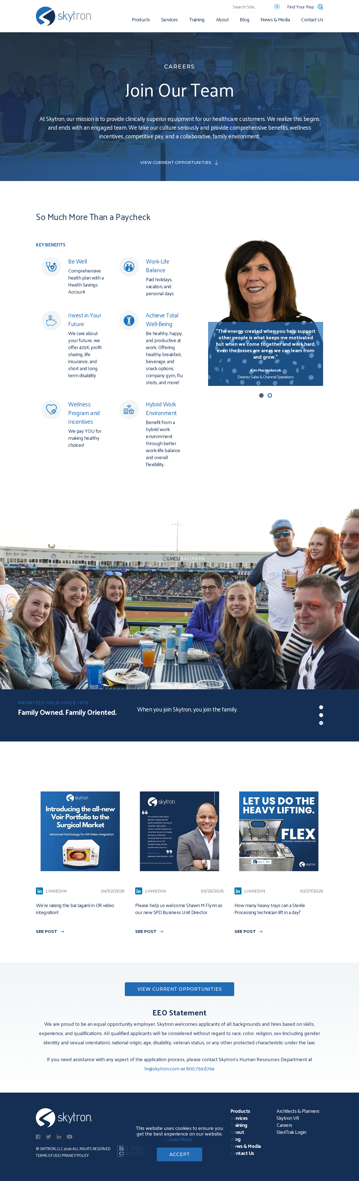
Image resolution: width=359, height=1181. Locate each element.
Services (169, 20)
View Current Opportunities (175, 162)
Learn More (179, 1139)
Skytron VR (288, 1117)
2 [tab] (269, 395)
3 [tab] (321, 723)
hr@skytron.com (162, 1068)
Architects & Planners (298, 1110)
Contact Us (312, 20)
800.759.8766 (200, 1068)
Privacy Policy (75, 1155)
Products (141, 20)
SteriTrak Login (291, 1131)
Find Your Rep (300, 7)
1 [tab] (261, 395)
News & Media (275, 20)
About (222, 20)
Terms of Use (48, 1155)
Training (197, 20)
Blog (244, 20)
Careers (284, 1124)
